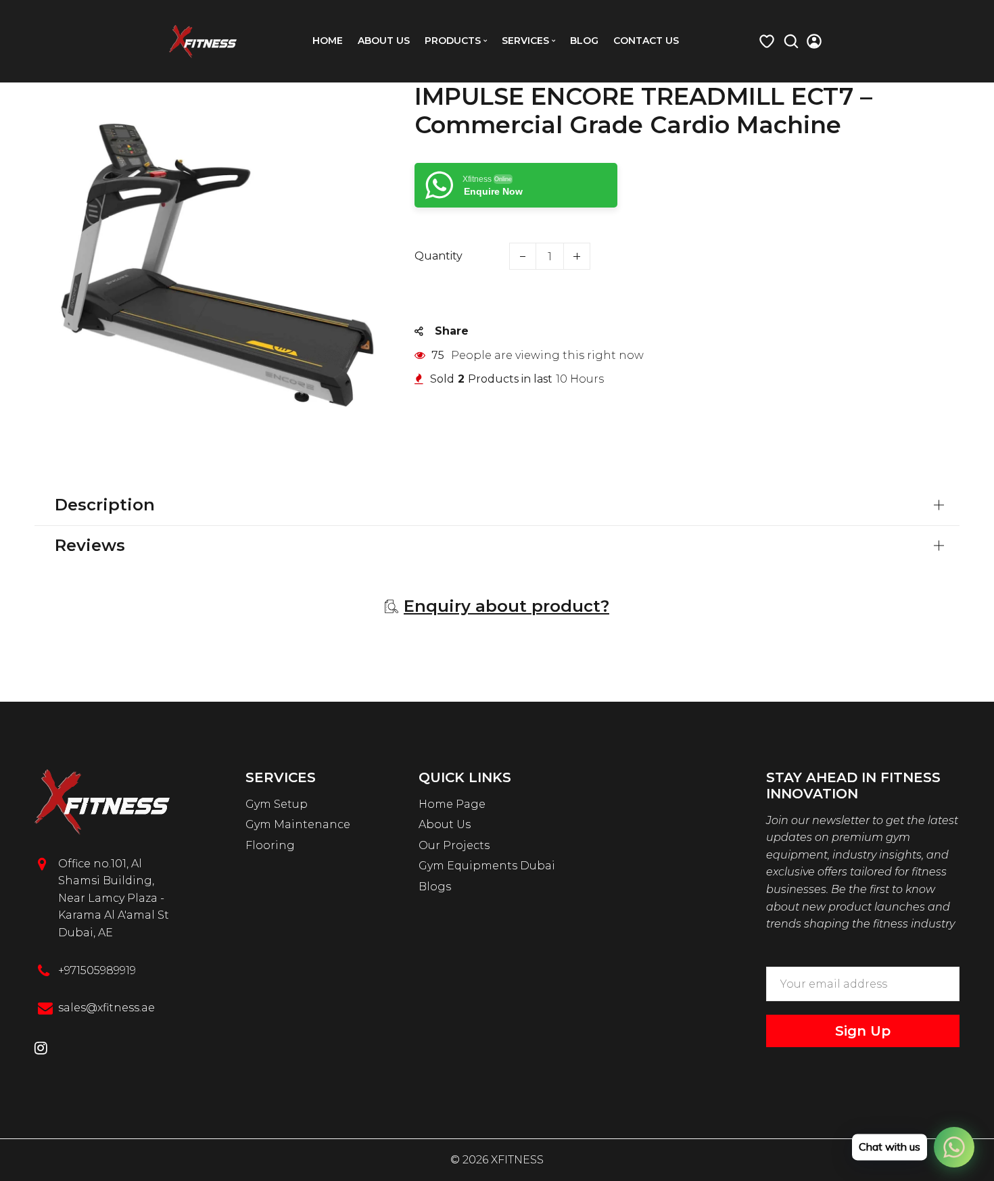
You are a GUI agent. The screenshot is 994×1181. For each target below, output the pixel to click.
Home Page (452, 804)
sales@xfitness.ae (106, 1007)
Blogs (435, 886)
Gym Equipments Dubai (487, 865)
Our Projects (454, 845)
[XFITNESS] (203, 40)
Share (452, 330)
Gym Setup (276, 804)
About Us (445, 824)
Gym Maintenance (297, 824)
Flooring (270, 845)
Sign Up (863, 1031)
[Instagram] (40, 1049)
